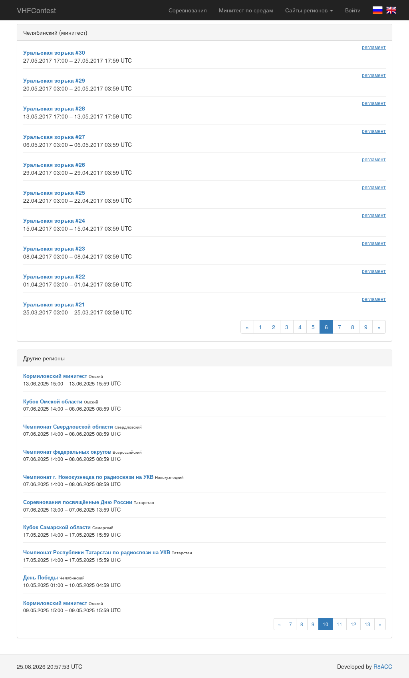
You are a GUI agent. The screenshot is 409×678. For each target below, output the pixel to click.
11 (339, 624)
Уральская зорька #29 (54, 80)
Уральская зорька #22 (54, 276)
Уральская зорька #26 (54, 164)
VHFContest (36, 10)
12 (353, 624)
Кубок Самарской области (57, 527)
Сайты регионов (307, 10)
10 (325, 624)
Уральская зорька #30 (54, 52)
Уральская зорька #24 (54, 220)
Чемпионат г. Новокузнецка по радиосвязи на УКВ (88, 476)
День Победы (40, 577)
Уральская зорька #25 (54, 192)
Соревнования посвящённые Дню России (77, 502)
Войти (353, 10)
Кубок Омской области (52, 401)
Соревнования (188, 10)
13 (367, 624)
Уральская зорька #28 (54, 108)
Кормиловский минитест (55, 376)
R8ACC (382, 666)
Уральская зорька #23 (54, 248)
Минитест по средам (246, 10)
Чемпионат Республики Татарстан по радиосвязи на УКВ (96, 552)
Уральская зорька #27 (54, 136)
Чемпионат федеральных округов (67, 451)
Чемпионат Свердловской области (68, 426)
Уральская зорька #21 (54, 304)
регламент (374, 46)
